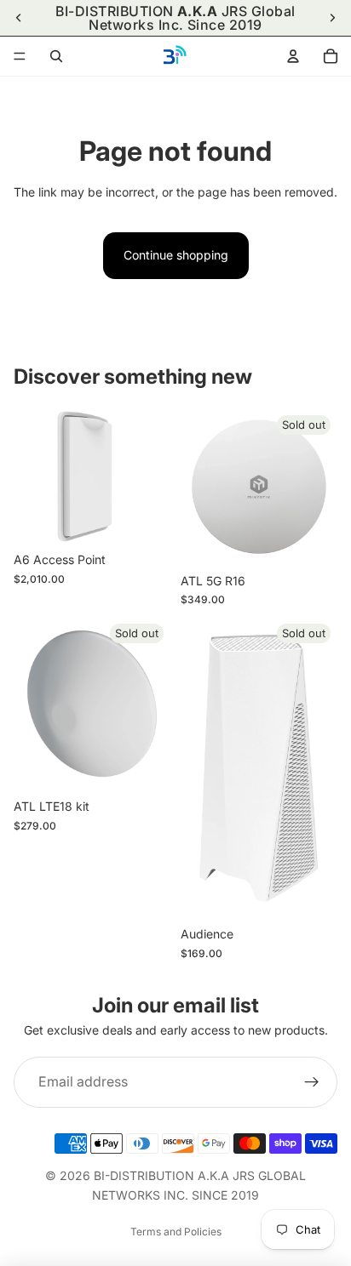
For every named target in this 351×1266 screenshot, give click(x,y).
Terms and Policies (176, 1231)
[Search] (56, 56)
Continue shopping (176, 255)
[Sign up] (312, 1083)
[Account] (293, 56)
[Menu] (19, 56)
